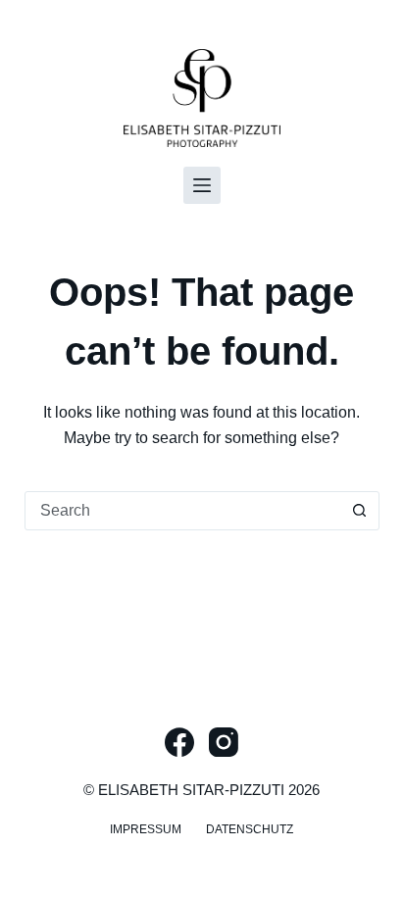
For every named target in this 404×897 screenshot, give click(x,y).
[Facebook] (179, 742)
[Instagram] (223, 742)
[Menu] (202, 185)
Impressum (145, 829)
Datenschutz (249, 829)
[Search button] (359, 510)
